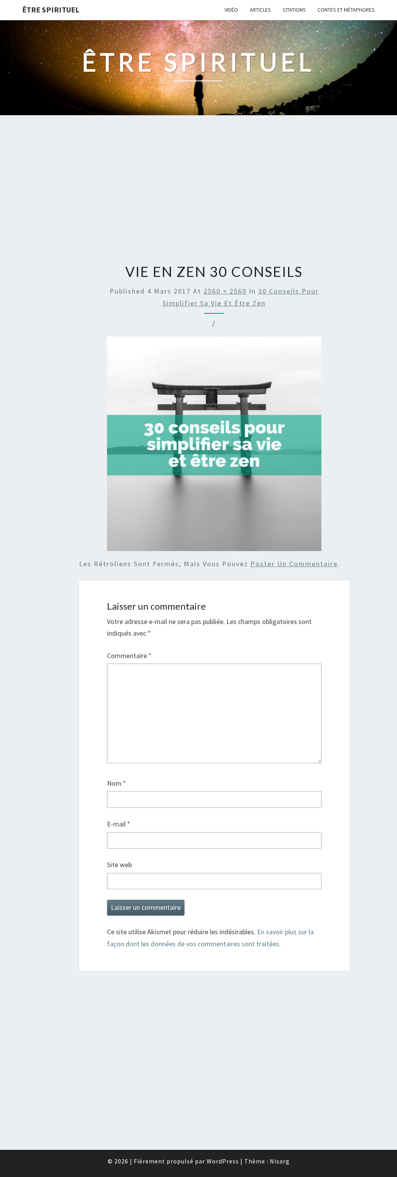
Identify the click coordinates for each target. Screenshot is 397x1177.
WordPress (223, 1161)
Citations (294, 9)
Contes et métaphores (346, 9)
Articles (260, 9)
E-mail (118, 823)
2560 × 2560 (225, 291)
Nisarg (280, 1161)
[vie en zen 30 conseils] (214, 446)
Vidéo (231, 9)
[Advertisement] (198, 190)
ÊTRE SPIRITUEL (50, 9)
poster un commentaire (294, 563)
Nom (116, 783)
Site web (119, 864)
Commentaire (129, 655)
